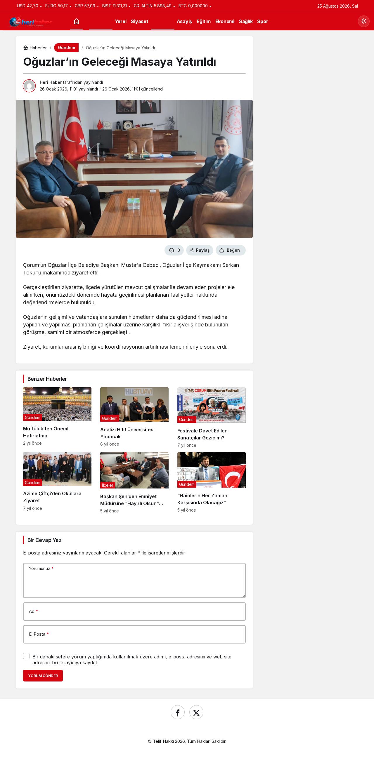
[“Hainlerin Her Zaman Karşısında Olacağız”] (211, 482)
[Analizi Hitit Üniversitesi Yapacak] (134, 417)
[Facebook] (178, 712)
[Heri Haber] (30, 21)
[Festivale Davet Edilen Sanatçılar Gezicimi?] (211, 417)
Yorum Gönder (43, 676)
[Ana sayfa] (76, 21)
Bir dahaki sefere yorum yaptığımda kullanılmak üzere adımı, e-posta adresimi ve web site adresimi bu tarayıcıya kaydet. (131, 659)
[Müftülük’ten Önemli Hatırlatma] (57, 417)
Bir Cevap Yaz (44, 540)
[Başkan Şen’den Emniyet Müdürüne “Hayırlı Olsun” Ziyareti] (134, 482)
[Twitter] (196, 712)
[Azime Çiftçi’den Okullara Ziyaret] (57, 482)
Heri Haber (51, 82)
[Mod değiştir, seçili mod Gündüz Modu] (364, 21)
